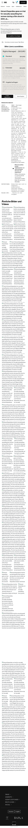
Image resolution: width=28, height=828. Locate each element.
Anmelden (23, 2)
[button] (14, 264)
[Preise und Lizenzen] (13, 2)
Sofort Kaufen (20, 96)
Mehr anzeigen (5, 25)
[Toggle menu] (2, 2)
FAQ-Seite (17, 181)
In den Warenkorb (7, 96)
